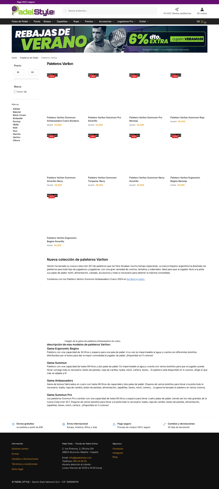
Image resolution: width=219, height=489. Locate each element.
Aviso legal (17, 469)
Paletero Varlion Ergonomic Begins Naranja (185, 179)
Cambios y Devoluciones (25, 458)
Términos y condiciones (24, 464)
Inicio (14, 58)
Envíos (15, 453)
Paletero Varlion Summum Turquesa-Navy (102, 179)
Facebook (118, 448)
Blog (115, 456)
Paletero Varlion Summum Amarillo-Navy (61, 179)
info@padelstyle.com (80, 457)
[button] (202, 21)
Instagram (118, 452)
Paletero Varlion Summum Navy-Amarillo (147, 179)
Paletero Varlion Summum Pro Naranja (145, 119)
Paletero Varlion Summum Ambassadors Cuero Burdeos (63, 119)
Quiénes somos (20, 448)
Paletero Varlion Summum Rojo (187, 117)
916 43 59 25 (80, 461)
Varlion (20, 91)
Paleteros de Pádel (29, 58)
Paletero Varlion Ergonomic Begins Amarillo (62, 239)
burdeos (131, 279)
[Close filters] (42, 63)
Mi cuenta (202, 13)
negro (141, 279)
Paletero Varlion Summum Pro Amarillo (104, 119)
